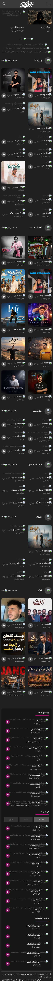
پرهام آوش (20, 400)
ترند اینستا (46, 627)
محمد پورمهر (46, 366)
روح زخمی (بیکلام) (9, 529)
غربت (16, 153)
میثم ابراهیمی (19, 204)
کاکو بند (21, 453)
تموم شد (13, 396)
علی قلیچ (21, 190)
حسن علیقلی (46, 579)
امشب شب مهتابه (38, 140)
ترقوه (43, 165)
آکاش (22, 566)
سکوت (16, 94)
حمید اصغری (19, 299)
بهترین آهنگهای (19, 216)
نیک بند (47, 169)
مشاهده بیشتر (12, 60)
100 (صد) (13, 576)
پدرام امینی (46, 481)
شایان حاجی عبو (19, 366)
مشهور (14, 490)
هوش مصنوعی (45, 661)
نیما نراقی (21, 506)
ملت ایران (38, 262)
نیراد (48, 400)
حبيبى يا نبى (13, 187)
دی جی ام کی (46, 216)
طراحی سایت (36, 979)
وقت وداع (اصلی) (38, 94)
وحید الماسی (46, 203)
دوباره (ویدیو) (38, 502)
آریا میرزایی (20, 144)
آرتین (22, 332)
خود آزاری (40, 490)
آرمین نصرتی (20, 156)
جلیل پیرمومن (46, 98)
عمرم (14, 262)
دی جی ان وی (46, 453)
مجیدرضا (47, 144)
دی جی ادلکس (19, 427)
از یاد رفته (41, 128)
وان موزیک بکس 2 (9, 295)
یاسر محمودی (46, 156)
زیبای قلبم (13, 502)
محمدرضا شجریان (44, 441)
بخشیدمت (41, 199)
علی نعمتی (20, 265)
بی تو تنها (38, 576)
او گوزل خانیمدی (38, 153)
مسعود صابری (19, 481)
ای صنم (15, 140)
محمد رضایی (20, 533)
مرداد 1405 (14, 213)
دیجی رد (21, 439)
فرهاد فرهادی (19, 627)
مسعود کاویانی (19, 98)
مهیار (22, 112)
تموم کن (13, 363)
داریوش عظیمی (19, 579)
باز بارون (40, 477)
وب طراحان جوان (8, 979)
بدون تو (39, 396)
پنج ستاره (39, 329)
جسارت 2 (13, 563)
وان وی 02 (36, 450)
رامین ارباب (46, 332)
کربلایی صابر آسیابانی (43, 265)
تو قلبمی (39, 363)
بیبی (15, 329)
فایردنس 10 (41, 213)
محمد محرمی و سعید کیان (15, 695)
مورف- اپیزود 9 (8, 436)
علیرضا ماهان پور (45, 131)
